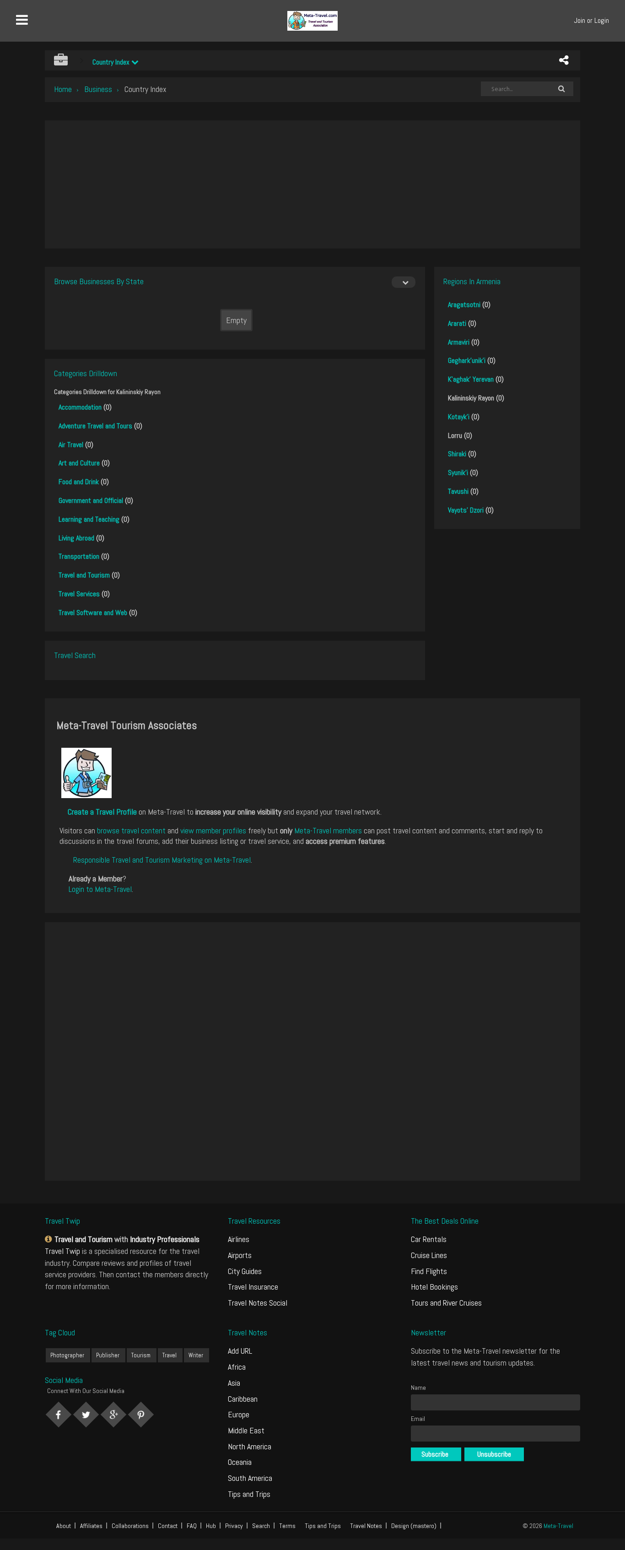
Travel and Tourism (84, 575)
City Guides (245, 1271)
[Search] (561, 89)
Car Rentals (429, 1239)
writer (196, 1355)
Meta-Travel (558, 1526)
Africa (237, 1366)
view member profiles (213, 830)
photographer (67, 1355)
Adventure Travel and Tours (95, 426)
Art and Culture (79, 463)
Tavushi (458, 491)
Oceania (240, 1462)
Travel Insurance (253, 1286)
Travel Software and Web (93, 612)
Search (261, 1526)
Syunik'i (458, 472)
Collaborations (130, 1526)
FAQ (192, 1526)
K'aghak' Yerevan (471, 379)
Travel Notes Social (257, 1302)
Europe (238, 1414)
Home (63, 89)
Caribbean (243, 1398)
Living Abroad (76, 538)
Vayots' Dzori (466, 510)
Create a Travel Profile (102, 811)
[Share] (563, 60)
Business (98, 89)
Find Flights (429, 1271)
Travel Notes (366, 1526)
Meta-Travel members (328, 830)
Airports (240, 1255)
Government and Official (91, 500)
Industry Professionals (164, 1239)
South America (250, 1478)
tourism (141, 1355)
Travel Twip (62, 1251)
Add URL (240, 1350)
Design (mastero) (413, 1526)
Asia (234, 1382)
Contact (168, 1526)
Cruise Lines (429, 1255)
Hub (211, 1526)
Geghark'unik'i (466, 360)
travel (169, 1355)
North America (249, 1446)
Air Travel (71, 444)
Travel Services (79, 594)
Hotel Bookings (434, 1286)
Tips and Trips (249, 1494)
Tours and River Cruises (446, 1302)
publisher (107, 1355)
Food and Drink (79, 481)
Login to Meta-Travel (100, 889)
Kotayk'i (458, 416)
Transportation (79, 556)
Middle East (246, 1430)
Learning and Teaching (89, 519)
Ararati (457, 323)
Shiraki (457, 454)
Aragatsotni (464, 304)
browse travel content (131, 830)
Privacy (234, 1526)
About (63, 1526)
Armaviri (458, 342)
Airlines (238, 1239)
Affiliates (91, 1526)
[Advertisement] (312, 184)
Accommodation (80, 407)
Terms (287, 1526)
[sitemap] (49, 1239)
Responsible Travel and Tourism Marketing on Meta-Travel (162, 859)
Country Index (111, 62)
